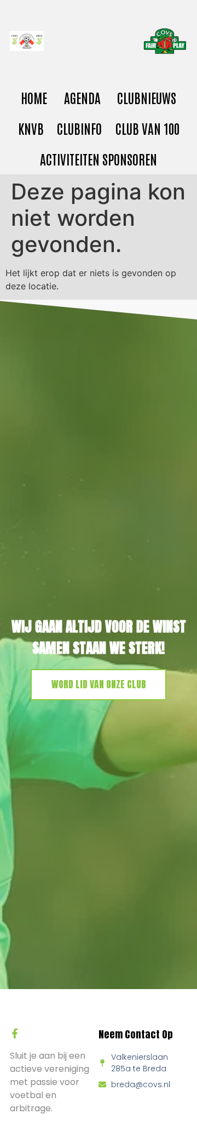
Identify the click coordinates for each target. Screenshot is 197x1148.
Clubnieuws (146, 97)
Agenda (82, 97)
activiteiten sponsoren (98, 158)
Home (34, 97)
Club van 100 (147, 127)
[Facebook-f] (15, 1033)
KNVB (31, 127)
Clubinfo (79, 127)
